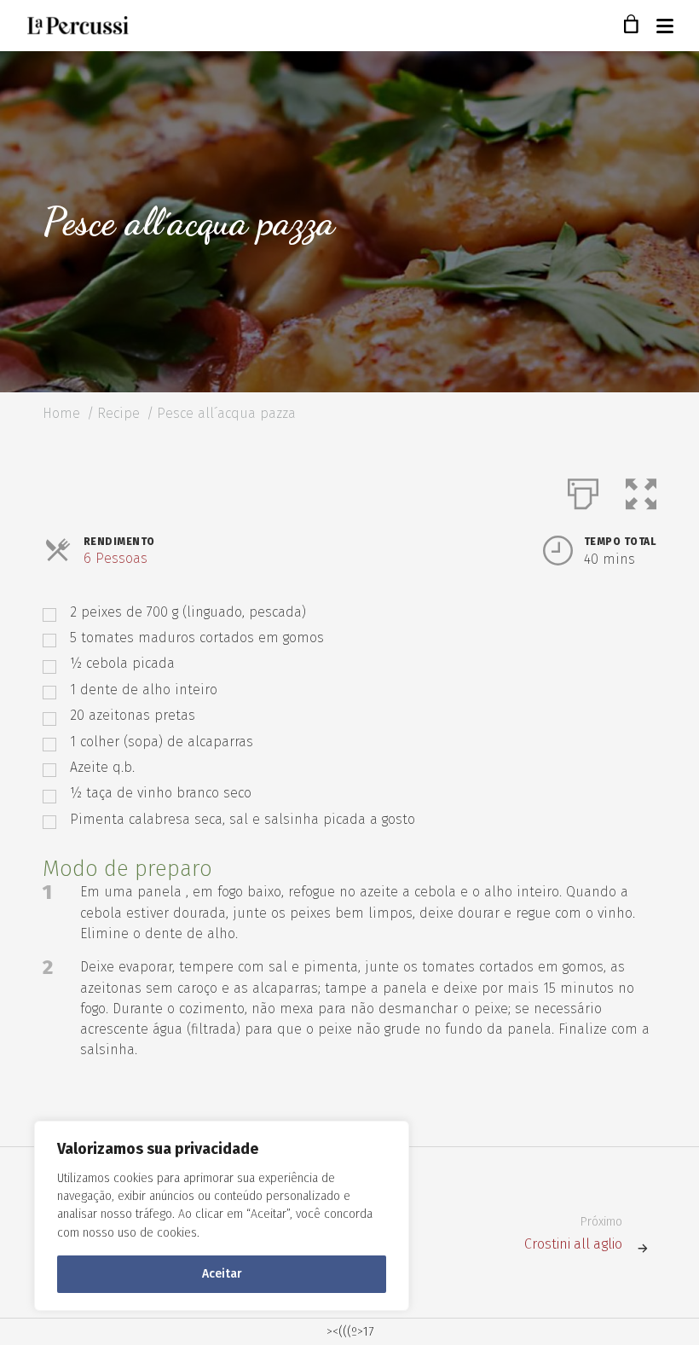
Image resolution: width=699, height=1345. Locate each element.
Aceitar (222, 1274)
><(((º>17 (349, 1332)
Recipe (118, 413)
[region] (221, 1216)
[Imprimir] (583, 490)
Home (61, 413)
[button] (641, 490)
